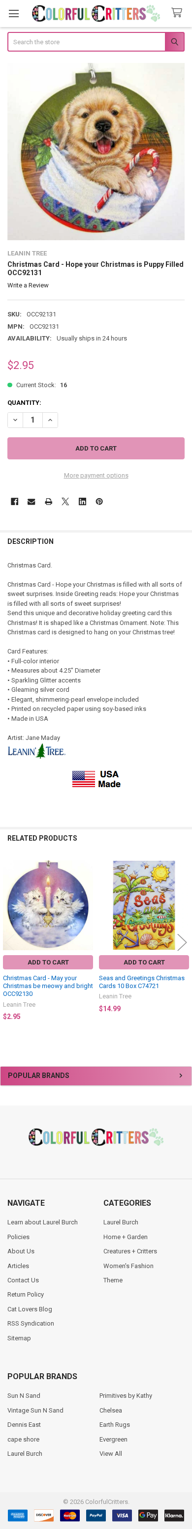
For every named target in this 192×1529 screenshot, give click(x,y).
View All (110, 1453)
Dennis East (24, 1424)
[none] (96, 151)
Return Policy (25, 1294)
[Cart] (178, 13)
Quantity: (24, 402)
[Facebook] (14, 501)
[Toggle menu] (13, 13)
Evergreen (113, 1439)
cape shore (23, 1439)
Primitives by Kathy (125, 1395)
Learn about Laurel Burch (42, 1222)
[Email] (31, 501)
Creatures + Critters (130, 1251)
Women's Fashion (128, 1266)
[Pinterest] (99, 501)
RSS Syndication (30, 1323)
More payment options (96, 475)
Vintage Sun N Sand (35, 1410)
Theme (113, 1280)
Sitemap (19, 1338)
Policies (18, 1237)
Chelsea (110, 1410)
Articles (18, 1266)
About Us (20, 1251)
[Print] (48, 501)
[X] (65, 501)
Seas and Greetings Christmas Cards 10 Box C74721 (142, 982)
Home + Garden (125, 1237)
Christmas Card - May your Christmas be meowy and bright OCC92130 (48, 986)
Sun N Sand (23, 1395)
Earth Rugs (114, 1424)
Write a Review (28, 285)
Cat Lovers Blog (29, 1309)
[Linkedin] (82, 501)
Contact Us (23, 1280)
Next (182, 942)
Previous (10, 942)
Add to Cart (48, 962)
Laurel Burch (120, 1222)
